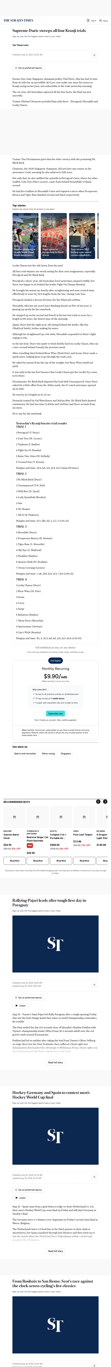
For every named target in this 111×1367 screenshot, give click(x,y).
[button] (91, 20)
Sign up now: (18, 36)
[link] (18, 20)
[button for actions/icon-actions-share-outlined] (94, 55)
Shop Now (14, 861)
